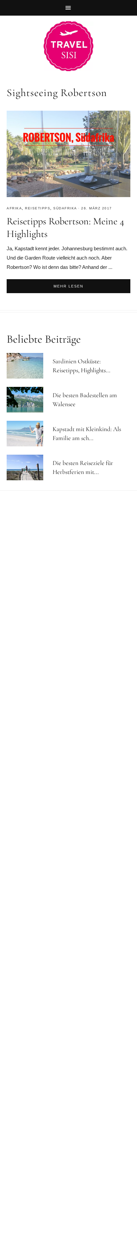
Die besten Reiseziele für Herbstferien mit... (83, 467)
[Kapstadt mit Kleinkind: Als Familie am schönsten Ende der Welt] (28, 433)
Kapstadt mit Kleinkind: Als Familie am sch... (87, 433)
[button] (68, 8)
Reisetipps (37, 208)
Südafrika (65, 208)
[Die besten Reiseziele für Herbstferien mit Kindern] (28, 467)
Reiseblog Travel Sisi (68, 46)
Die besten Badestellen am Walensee (85, 399)
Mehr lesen (68, 286)
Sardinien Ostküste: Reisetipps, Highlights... (81, 365)
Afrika (14, 208)
